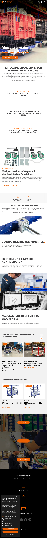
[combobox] (16, 496)
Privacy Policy (4, 513)
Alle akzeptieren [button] (10, 528)
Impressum (23, 533)
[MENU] (44, 2)
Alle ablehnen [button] (10, 531)
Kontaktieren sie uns (10, 57)
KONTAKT (23, 422)
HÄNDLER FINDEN (23, 459)
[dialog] (10, 516)
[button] (38, 2)
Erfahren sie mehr (9, 185)
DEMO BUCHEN (23, 440)
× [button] (17, 496)
